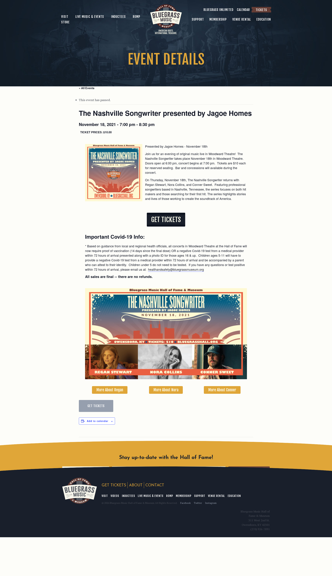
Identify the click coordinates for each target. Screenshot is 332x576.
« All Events (86, 88)
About (135, 485)
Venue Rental (216, 496)
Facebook (185, 503)
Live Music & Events (150, 496)
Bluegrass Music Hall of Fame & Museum (79, 491)
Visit (105, 496)
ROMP (169, 496)
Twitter (198, 503)
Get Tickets (96, 406)
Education (234, 496)
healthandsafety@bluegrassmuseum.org (176, 269)
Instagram (210, 503)
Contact (154, 485)
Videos (115, 496)
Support (199, 496)
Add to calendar (97, 421)
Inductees (128, 496)
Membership (183, 496)
